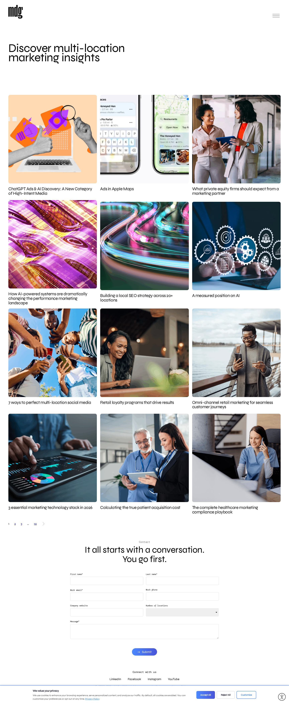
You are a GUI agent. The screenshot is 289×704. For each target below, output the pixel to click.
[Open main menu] (276, 17)
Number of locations (157, 605)
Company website (79, 605)
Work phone (151, 589)
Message (74, 621)
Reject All (225, 694)
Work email (76, 590)
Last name (151, 574)
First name (76, 574)
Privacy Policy (92, 698)
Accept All (205, 694)
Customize (246, 694)
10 (35, 524)
